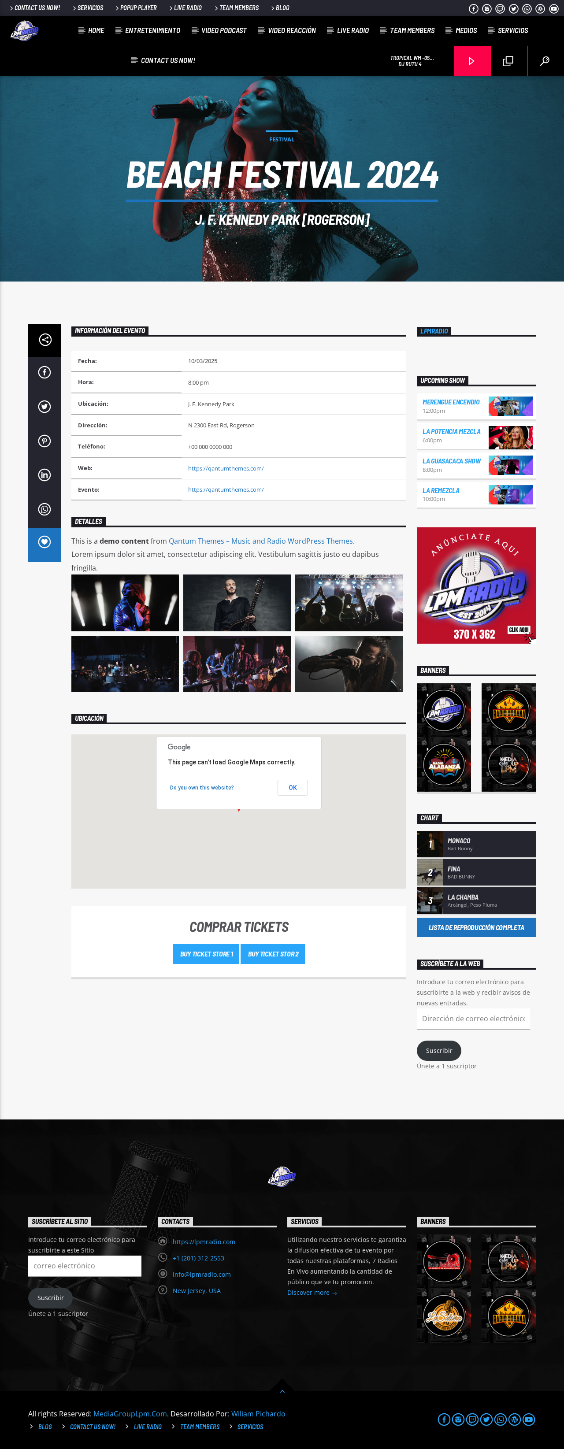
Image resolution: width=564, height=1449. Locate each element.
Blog (282, 7)
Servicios (90, 7)
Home (96, 30)
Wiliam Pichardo (258, 1414)
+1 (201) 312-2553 (198, 1258)
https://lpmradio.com (204, 1242)
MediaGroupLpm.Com (130, 1414)
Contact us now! (37, 7)
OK (293, 787)
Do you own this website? (202, 788)
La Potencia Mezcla (451, 431)
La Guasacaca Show (452, 460)
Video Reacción (292, 30)
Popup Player (138, 7)
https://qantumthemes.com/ (226, 468)
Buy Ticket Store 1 (206, 953)
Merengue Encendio (451, 401)
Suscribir (439, 1050)
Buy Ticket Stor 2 (273, 953)
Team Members (239, 7)
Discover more (309, 1292)
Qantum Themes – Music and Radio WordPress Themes (261, 541)
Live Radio (188, 7)
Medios (466, 30)
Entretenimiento (152, 30)
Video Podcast (224, 30)
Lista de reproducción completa (476, 927)
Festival (281, 139)
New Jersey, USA (197, 1290)
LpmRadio (434, 330)
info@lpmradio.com (202, 1274)
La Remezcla (441, 490)
